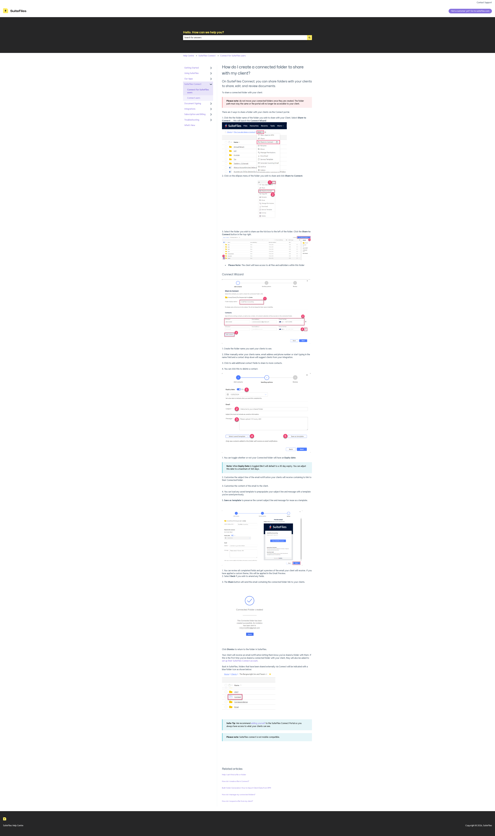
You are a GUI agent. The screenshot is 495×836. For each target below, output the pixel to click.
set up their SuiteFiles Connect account (240, 660)
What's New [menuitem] (189, 125)
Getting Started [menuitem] (191, 67)
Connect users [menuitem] (193, 98)
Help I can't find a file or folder (234, 774)
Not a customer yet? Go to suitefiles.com (470, 11)
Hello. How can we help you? (203, 32)
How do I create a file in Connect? (235, 781)
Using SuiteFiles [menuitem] (191, 73)
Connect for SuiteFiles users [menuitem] (198, 91)
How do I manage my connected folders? (238, 794)
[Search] (309, 37)
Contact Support (484, 2)
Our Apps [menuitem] (188, 78)
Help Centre (188, 55)
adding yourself (258, 723)
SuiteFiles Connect (207, 55)
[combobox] (245, 37)
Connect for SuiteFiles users (233, 55)
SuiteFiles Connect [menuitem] (192, 84)
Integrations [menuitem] (189, 109)
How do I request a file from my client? (237, 801)
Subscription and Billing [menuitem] (194, 114)
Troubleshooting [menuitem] (191, 119)
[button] (211, 68)
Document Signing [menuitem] (192, 103)
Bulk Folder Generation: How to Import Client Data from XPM (246, 788)
